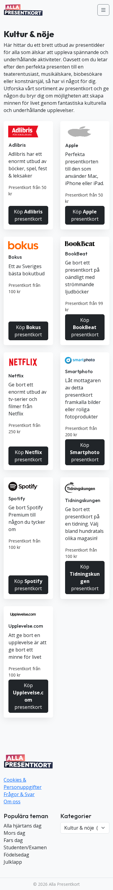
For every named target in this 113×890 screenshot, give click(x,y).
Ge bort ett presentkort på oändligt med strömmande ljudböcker (82, 277)
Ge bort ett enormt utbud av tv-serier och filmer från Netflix (27, 399)
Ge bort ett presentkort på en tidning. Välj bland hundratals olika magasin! (84, 524)
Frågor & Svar (19, 794)
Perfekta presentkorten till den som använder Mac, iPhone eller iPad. (84, 169)
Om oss (12, 801)
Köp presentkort (28, 215)
